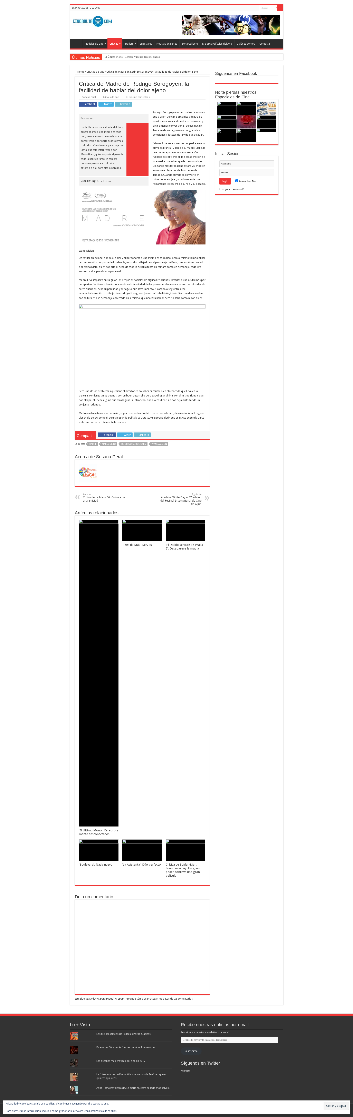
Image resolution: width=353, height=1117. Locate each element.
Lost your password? (231, 189)
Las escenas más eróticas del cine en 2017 (120, 1060)
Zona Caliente (190, 43)
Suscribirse (191, 1051)
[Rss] (244, 8)
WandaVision (159, 444)
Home (80, 71)
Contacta (264, 43)
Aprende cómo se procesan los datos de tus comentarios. (159, 998)
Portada (77, 43)
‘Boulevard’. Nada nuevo (95, 864)
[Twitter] (252, 8)
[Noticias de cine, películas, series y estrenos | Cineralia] (92, 20)
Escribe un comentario (138, 97)
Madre (92, 444)
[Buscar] (280, 8)
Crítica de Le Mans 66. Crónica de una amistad (104, 497)
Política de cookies (105, 1111)
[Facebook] (248, 8)
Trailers (129, 43)
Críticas (113, 43)
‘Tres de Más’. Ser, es (137, 545)
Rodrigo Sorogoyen (133, 444)
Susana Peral (89, 97)
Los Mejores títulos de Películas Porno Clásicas (123, 1033)
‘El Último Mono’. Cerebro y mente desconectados (132, 56)
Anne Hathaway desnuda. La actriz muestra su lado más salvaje (133, 1087)
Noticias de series (166, 43)
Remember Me (247, 181)
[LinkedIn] (255, 8)
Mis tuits (185, 1070)
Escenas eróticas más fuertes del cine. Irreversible (125, 1047)
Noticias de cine (94, 43)
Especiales (146, 43)
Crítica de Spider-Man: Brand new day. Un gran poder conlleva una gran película (183, 870)
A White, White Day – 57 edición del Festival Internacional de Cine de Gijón (180, 499)
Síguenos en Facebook (236, 73)
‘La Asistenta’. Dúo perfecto (141, 864)
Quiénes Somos (246, 43)
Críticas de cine (95, 71)
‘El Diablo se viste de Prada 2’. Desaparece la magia (184, 546)
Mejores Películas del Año (217, 43)
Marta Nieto (109, 444)
